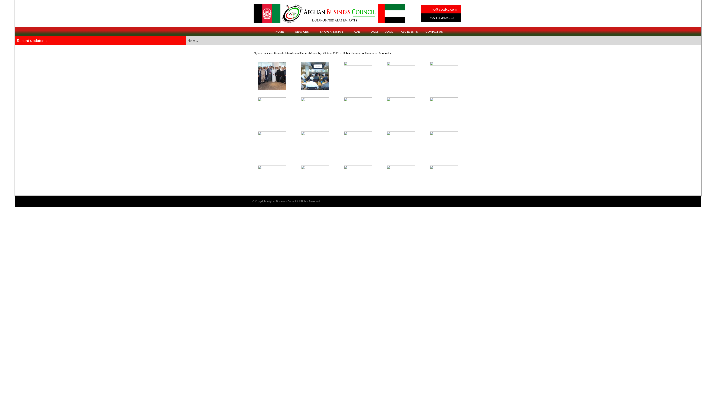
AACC (389, 31)
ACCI (374, 31)
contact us (434, 31)
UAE (357, 31)
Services (302, 31)
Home (279, 31)
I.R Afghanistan (331, 31)
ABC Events (409, 31)
